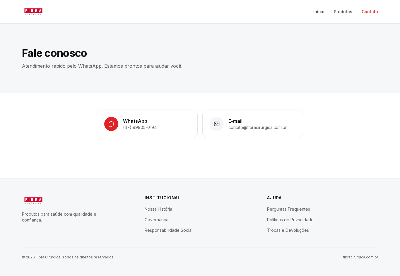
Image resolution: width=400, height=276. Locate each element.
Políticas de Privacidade (290, 219)
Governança (156, 219)
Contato (370, 11)
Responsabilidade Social (168, 230)
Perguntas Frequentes (288, 209)
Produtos (343, 11)
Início (318, 11)
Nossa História (158, 209)
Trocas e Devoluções (288, 230)
